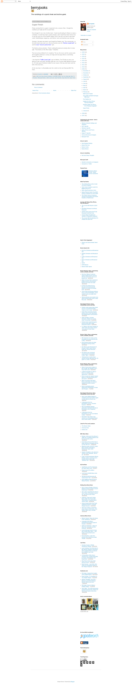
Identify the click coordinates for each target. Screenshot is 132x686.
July (84, 81)
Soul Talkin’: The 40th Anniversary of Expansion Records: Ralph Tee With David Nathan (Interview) (90, 590)
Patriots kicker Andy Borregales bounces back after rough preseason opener (89, 323)
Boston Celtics (85, 147)
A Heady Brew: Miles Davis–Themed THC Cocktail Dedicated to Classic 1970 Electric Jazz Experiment (90, 557)
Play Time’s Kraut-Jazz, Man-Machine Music (89, 561)
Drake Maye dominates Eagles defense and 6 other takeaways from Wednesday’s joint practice (89, 313)
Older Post (73, 90)
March (85, 89)
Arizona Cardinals (48, 76)
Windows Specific (86, 128)
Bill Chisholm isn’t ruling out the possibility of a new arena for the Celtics (89, 339)
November (86, 73)
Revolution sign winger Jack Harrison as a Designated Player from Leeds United (90, 418)
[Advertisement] (88, 229)
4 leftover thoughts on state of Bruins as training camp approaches (89, 373)
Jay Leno (64, 76)
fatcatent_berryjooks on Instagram (90, 162)
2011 (83, 64)
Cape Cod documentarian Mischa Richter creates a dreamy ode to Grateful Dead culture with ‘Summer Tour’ (90, 458)
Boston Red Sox (86, 145)
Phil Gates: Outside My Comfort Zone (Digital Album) (89, 574)
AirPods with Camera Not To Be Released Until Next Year (89, 212)
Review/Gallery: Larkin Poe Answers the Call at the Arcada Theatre (89, 537)
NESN (83, 263)
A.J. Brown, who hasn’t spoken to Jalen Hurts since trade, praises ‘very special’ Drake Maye (90, 328)
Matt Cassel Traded (88, 93)
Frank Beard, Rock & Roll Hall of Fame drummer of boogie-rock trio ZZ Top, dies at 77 (90, 443)
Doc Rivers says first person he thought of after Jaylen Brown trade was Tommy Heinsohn (89, 348)
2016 (83, 56)
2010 (83, 67)
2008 (83, 113)
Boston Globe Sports (87, 266)
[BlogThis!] (56, 74)
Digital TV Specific (86, 133)
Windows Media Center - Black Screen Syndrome (93, 172)
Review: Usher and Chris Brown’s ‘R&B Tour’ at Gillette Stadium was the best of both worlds (90, 438)
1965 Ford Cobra (40, 76)
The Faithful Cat (87, 99)
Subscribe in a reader (86, 35)
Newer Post (35, 90)
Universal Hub (85, 427)
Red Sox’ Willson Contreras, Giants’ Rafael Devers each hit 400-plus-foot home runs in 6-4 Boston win (89, 276)
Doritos (59, 76)
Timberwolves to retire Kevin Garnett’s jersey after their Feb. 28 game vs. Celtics (90, 358)
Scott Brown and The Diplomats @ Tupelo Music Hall (89, 467)
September (86, 77)
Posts (83, 42)
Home (54, 90)
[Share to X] (58, 74)
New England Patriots (87, 143)
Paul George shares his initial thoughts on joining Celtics (89, 343)
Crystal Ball (54, 76)
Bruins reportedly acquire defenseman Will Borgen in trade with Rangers (90, 388)
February (85, 91)
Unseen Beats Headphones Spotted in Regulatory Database (89, 215)
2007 (83, 115)
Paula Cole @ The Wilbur (88, 470)
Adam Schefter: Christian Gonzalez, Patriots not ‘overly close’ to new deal (89, 319)
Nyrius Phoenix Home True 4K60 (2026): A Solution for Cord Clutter (90, 193)
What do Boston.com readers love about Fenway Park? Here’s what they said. (90, 298)
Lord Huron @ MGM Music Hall (89, 473)
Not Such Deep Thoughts (88, 155)
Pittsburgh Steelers (42, 77)
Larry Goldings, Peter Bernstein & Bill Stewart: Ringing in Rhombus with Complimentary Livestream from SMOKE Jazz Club (90, 550)
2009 (83, 69)
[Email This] (54, 74)
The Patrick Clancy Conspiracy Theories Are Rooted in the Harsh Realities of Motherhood (90, 196)
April (84, 87)
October (85, 75)
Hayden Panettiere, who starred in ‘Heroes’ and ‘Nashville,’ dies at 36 (90, 453)
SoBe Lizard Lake (50, 77)
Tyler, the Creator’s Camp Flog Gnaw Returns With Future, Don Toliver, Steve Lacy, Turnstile (89, 509)
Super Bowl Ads (58, 77)
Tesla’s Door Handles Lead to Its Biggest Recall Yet (90, 187)
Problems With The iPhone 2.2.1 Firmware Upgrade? (90, 105)
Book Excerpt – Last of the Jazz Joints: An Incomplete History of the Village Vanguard (89, 565)
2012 (83, 62)
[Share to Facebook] (59, 74)
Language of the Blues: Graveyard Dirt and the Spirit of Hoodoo (89, 523)
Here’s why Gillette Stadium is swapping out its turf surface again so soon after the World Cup (90, 398)
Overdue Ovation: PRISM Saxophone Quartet (88, 546)
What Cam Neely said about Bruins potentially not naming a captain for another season (89, 382)
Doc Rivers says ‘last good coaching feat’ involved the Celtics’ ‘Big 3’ (88, 354)
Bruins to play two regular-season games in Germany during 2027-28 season (90, 377)
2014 (83, 58)
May (84, 85)
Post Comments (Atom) (44, 93)
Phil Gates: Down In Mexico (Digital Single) (88, 586)
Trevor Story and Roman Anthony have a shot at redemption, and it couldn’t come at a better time (90, 293)
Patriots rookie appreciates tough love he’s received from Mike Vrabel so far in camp (90, 309)
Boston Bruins (85, 149)
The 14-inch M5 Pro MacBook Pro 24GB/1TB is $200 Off (90, 218)
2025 (83, 52)
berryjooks (39, 8)
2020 (83, 54)
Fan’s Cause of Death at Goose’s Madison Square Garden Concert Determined (90, 489)
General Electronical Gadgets (89, 135)
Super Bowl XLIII (65, 77)
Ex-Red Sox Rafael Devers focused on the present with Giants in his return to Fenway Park (89, 287)
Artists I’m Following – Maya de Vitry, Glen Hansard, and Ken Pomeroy (89, 527)
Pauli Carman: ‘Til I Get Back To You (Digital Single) (89, 577)
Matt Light (68, 76)
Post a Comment (38, 87)
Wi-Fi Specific (85, 126)
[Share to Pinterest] (61, 74)
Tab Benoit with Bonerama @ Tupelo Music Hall (89, 477)
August (85, 79)
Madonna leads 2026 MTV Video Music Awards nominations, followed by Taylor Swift (90, 448)
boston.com (84, 429)
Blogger (72, 681)
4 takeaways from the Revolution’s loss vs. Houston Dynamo (89, 404)
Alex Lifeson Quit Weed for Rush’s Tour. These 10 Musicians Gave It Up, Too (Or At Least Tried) (90, 493)
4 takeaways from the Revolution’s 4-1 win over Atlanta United (90, 414)
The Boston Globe (86, 426)
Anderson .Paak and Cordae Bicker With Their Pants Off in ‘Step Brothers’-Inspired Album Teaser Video (89, 499)
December (86, 70)
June (84, 83)
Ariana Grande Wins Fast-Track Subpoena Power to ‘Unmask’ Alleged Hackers (89, 505)
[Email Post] (51, 74)
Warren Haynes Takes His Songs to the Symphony (90, 519)
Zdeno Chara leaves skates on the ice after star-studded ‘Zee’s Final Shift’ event (89, 369)
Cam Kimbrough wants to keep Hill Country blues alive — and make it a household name (89, 531)
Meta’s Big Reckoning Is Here (89, 190)
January (85, 110)
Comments (85, 44)
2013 (83, 60)
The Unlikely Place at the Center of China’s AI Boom (89, 184)
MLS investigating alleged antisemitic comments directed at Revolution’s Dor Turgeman (90, 408)
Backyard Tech (85, 136)
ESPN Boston (85, 264)
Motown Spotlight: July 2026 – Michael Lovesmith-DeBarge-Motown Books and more (89, 581)
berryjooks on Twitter (87, 164)
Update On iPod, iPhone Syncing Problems (89, 102)
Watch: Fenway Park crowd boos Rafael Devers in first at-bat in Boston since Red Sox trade (90, 281)
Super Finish (72, 77)
